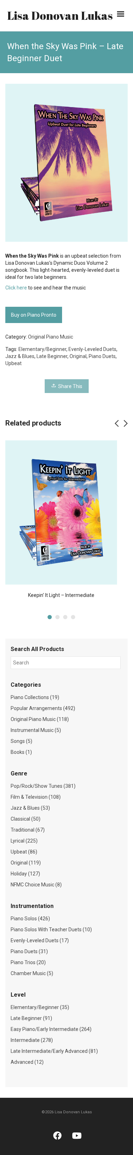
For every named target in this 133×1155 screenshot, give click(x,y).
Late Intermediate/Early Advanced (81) (54, 1051)
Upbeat (13, 363)
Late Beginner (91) (31, 1018)
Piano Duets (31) (29, 951)
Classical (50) (25, 819)
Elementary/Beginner (42, 349)
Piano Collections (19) (35, 697)
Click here (16, 288)
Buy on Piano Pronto (33, 315)
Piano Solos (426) (30, 918)
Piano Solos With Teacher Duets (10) (51, 929)
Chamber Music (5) (32, 973)
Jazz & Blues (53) (30, 808)
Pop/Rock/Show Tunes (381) (43, 786)
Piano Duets (102, 356)
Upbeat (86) (24, 852)
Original (78, 356)
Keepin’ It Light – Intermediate (61, 595)
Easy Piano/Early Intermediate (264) (51, 1029)
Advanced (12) (27, 1062)
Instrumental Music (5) (36, 730)
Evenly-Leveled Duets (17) (40, 940)
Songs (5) (21, 741)
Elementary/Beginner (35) (40, 1007)
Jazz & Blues (19, 356)
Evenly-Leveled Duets (92, 349)
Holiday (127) (25, 873)
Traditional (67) (28, 830)
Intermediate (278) (32, 1040)
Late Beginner (52, 356)
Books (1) (21, 752)
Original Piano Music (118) (40, 719)
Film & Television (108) (36, 797)
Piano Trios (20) (28, 962)
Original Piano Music (50, 337)
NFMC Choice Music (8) (36, 884)
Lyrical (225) (24, 841)
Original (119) (26, 863)
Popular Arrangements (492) (43, 708)
